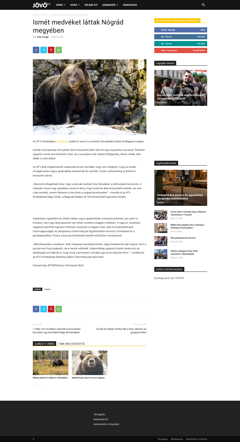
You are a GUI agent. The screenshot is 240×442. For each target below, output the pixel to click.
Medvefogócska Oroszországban (88, 378)
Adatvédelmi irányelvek (106, 424)
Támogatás (130, 4)
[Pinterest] (51, 50)
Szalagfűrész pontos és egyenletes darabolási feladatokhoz (180, 196)
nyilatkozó (62, 141)
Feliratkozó (199, 50)
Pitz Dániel (162, 102)
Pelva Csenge (43, 37)
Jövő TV (160, 202)
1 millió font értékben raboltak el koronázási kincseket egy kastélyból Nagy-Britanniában (56, 330)
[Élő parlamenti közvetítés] (160, 241)
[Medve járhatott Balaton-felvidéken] (50, 363)
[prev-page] (35, 384)
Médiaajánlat (101, 419)
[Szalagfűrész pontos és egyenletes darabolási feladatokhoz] (180, 188)
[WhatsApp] (58, 50)
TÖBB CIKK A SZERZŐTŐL (71, 344)
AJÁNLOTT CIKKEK (44, 344)
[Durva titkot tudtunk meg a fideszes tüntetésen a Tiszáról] (180, 88)
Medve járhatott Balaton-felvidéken (50, 378)
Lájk (202, 30)
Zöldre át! (91, 4)
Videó (73, 4)
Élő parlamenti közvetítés (183, 238)
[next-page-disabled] (40, 384)
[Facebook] (36, 50)
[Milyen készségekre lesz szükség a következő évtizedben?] (160, 228)
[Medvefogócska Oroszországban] (89, 363)
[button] (203, 5)
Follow (201, 36)
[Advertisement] (89, 208)
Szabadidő (108, 4)
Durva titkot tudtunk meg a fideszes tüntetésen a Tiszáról (180, 96)
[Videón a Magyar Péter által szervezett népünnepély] (160, 254)
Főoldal (36, 14)
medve (47, 289)
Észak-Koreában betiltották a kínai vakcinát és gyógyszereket (121, 330)
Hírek (59, 4)
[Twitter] (43, 50)
